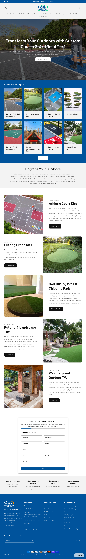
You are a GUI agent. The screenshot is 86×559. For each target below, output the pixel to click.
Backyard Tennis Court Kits (12, 148)
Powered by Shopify (22, 554)
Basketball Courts (49, 506)
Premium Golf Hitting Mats (71, 509)
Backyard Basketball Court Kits (53, 115)
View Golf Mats (55, 309)
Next (43, 468)
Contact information (50, 554)
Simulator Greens (69, 512)
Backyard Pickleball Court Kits (13, 115)
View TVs (54, 400)
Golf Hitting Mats (72, 114)
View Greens (10, 265)
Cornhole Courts (48, 518)
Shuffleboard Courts (49, 515)
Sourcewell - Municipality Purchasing (71, 530)
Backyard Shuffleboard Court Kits (33, 149)
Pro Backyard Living (12, 554)
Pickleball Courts (48, 512)
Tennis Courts (48, 509)
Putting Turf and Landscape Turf (71, 519)
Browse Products (43, 59)
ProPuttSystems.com (30, 529)
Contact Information (28, 432)
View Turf (10, 354)
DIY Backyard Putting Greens (72, 506)
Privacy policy (31, 554)
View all (43, 158)
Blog (65, 526)
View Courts (55, 226)
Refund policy (59, 554)
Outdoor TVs (67, 523)
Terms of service (40, 554)
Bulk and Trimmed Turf (72, 148)
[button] (6, 8)
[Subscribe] (32, 541)
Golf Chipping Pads (69, 515)
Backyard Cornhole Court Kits (52, 148)
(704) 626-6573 (28, 508)
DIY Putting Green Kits (32, 115)
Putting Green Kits (49, 520)
